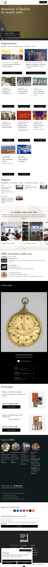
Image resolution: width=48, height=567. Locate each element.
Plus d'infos (3, 462)
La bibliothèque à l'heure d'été (31, 188)
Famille (10, 46)
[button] (46, 248)
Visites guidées (5, 88)
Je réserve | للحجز (25, 140)
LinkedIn (21, 510)
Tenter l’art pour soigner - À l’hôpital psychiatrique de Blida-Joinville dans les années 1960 (39, 131)
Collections (4, 122)
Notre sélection (11, 407)
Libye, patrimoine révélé (7, 160)
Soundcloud (17, 378)
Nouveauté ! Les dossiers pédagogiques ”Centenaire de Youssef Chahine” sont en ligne (7, 200)
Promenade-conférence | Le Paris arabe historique (7, 94)
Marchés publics (34, 552)
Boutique (33, 547)
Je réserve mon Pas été (41, 140)
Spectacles (27, 46)
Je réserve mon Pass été (37, 73)
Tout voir (33, 46)
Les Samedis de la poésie (14, 273)
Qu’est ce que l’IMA (14, 545)
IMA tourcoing (34, 550)
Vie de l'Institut (14, 183)
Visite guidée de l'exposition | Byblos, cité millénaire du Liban (23, 95)
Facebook (17, 510)
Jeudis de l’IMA (12, 257)
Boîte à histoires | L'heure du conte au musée (39, 93)
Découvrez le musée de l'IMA (7, 126)
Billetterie (44, 2)
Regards (21, 183)
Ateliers (35, 88)
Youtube (17, 372)
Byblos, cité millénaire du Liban (36, 64)
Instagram (27, 510)
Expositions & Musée (6, 62)
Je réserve (13, 73)
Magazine (22, 547)
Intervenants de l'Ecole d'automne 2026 (6, 188)
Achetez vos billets (9, 33)
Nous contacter (13, 547)
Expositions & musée (18, 46)
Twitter (14, 510)
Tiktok (30, 510)
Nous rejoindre (34, 554)
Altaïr (16, 368)
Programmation (5, 183)
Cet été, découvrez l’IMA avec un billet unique (11, 65)
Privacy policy (29, 552)
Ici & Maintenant (12, 265)
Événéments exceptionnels (23, 122)
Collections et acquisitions (31, 183)
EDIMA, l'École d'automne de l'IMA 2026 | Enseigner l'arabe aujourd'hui (23, 129)
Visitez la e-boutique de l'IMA (10, 403)
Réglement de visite (41, 564)
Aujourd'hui (4, 46)
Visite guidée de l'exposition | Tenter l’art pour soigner (23, 162)
